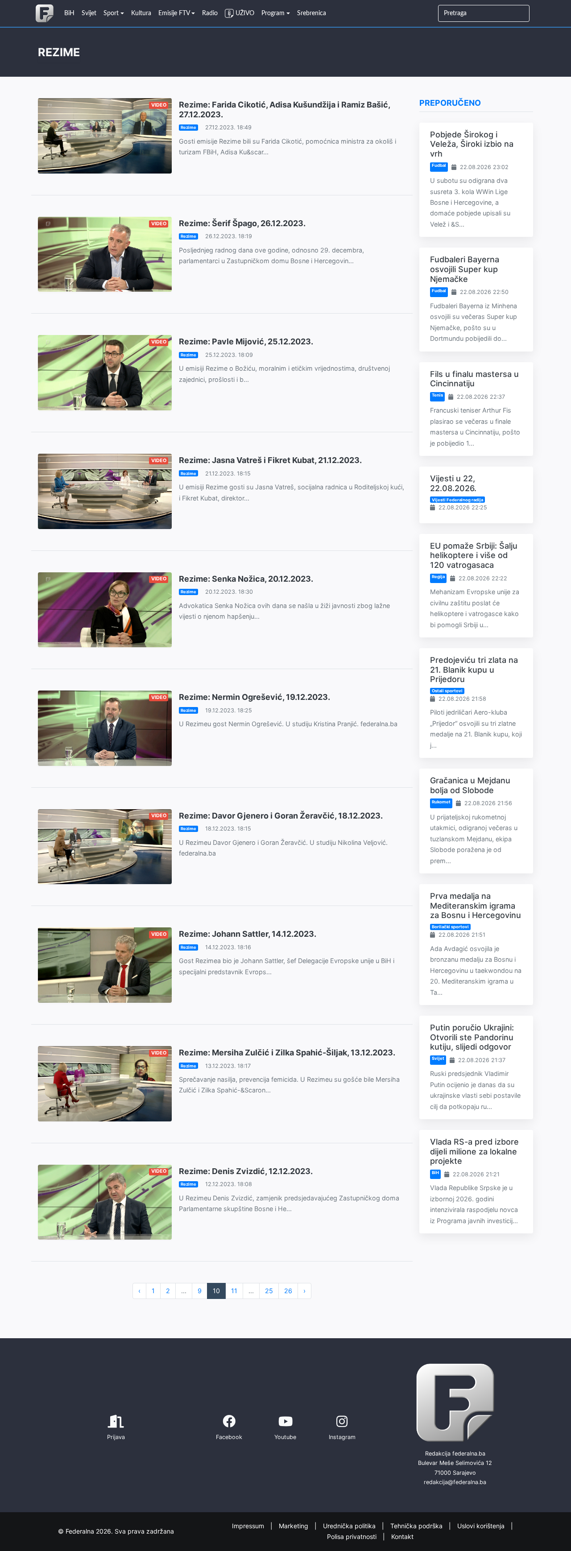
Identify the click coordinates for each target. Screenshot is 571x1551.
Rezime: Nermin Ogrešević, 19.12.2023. (254, 697)
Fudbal (439, 165)
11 (234, 1291)
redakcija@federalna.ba (455, 1482)
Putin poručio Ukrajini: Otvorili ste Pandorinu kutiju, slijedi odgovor (472, 1037)
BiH (435, 1172)
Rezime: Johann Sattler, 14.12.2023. (247, 934)
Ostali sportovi (447, 690)
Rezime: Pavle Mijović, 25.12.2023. (246, 341)
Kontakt (402, 1536)
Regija (438, 576)
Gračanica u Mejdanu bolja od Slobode (470, 785)
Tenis (437, 395)
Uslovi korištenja (481, 1525)
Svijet (438, 1058)
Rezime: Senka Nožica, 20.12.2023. (246, 578)
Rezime (188, 127)
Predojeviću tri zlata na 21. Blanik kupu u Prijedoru (474, 669)
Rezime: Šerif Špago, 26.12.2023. (242, 223)
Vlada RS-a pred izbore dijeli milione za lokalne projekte (474, 1151)
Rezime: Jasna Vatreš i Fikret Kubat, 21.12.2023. (270, 460)
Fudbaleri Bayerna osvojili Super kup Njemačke (464, 269)
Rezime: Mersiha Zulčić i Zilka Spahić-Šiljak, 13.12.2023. (287, 1052)
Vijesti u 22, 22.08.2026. (453, 483)
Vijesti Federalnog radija (457, 499)
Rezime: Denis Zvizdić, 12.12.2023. (246, 1171)
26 (288, 1291)
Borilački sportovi (450, 926)
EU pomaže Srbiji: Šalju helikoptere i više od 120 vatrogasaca (473, 555)
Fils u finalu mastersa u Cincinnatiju (474, 379)
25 (269, 1291)
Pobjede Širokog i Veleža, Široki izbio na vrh (471, 144)
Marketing (294, 1525)
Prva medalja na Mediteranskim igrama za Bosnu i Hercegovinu (475, 905)
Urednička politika (350, 1525)
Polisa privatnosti (352, 1536)
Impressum (249, 1525)
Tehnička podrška (417, 1525)
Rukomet (441, 801)
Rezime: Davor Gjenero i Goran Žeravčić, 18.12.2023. (281, 815)
